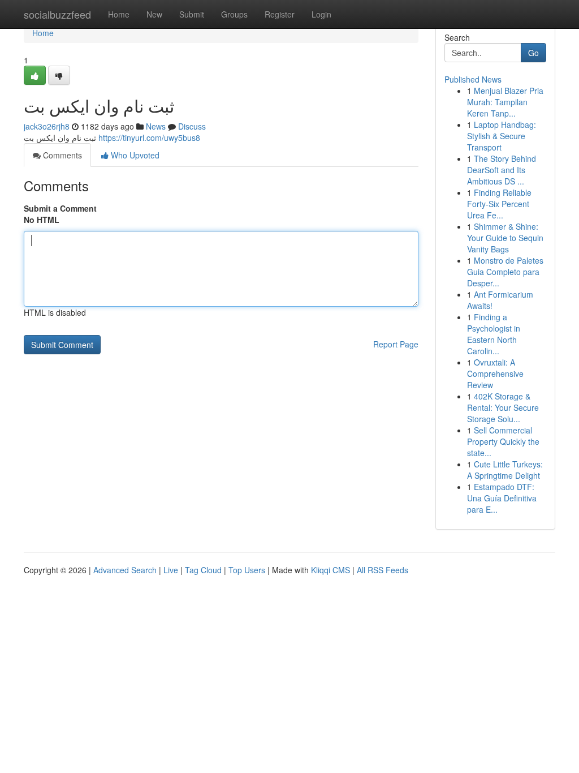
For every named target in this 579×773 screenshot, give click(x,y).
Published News (473, 79)
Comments (61, 155)
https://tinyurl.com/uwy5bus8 (149, 137)
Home (118, 14)
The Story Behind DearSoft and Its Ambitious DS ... (501, 170)
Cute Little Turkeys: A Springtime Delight (505, 469)
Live (170, 570)
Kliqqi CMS (330, 570)
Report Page (395, 344)
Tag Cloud (203, 570)
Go (533, 52)
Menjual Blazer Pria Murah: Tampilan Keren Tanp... (505, 102)
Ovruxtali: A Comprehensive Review (495, 373)
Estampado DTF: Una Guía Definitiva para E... (502, 498)
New (154, 14)
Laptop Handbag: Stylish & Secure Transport (501, 136)
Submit (191, 14)
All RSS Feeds (382, 570)
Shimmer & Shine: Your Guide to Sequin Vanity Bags (505, 238)
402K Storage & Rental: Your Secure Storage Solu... (503, 407)
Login (321, 14)
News (156, 126)
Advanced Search (125, 570)
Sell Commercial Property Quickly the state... (503, 441)
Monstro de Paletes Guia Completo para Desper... (505, 272)
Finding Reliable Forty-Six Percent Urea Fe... (499, 204)
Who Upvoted (134, 155)
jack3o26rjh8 (47, 126)
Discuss (192, 126)
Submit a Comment (60, 208)
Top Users (246, 570)
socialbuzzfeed (57, 14)
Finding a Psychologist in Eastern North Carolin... (493, 334)
